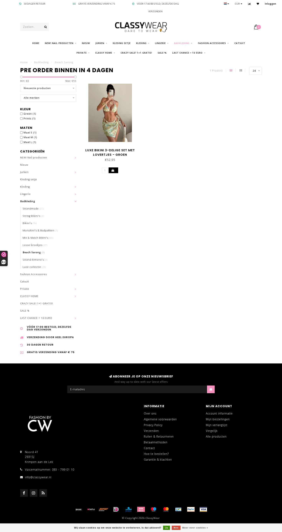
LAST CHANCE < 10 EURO (187, 52)
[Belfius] (91, 509)
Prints (29, 118)
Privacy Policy (153, 425)
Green (30, 113)
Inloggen (270, 3)
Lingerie (160, 43)
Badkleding (182, 43)
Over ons (150, 413)
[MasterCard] (166, 509)
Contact (149, 448)
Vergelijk (212, 431)
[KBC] (128, 509)
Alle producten (216, 436)
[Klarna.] (141, 509)
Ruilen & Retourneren (159, 436)
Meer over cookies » (195, 527)
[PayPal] (191, 509)
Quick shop (111, 149)
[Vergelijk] (249, 3)
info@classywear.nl (38, 477)
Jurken (100, 43)
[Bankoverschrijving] (78, 509)
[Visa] (203, 509)
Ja (166, 527)
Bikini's (30, 223)
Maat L (30, 142)
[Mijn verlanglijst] (258, 3)
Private (82, 52)
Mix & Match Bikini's (38, 237)
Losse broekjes (35, 245)
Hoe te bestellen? (156, 454)
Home (35, 43)
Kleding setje (122, 43)
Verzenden (151, 431)
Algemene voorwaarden (160, 419)
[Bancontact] (178, 509)
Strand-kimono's (35, 259)
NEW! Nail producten (59, 43)
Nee (176, 527)
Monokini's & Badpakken (40, 230)
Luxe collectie (34, 267)
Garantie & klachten (158, 459)
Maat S (30, 132)
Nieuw (86, 43)
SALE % (162, 52)
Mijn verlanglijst (217, 425)
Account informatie (219, 413)
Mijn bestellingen (218, 419)
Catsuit (239, 43)
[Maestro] (153, 509)
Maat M (30, 137)
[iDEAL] (116, 509)
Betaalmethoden (155, 442)
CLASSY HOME (103, 52)
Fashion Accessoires (212, 43)
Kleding (141, 43)
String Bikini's (33, 216)
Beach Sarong (34, 252)
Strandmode (33, 208)
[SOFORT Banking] (103, 509)
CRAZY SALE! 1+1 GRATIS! (136, 52)
